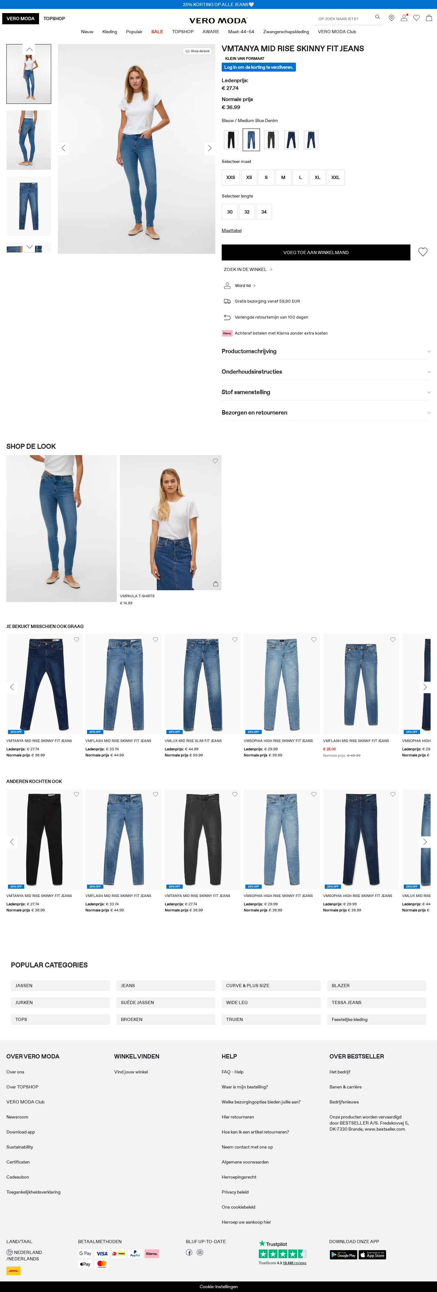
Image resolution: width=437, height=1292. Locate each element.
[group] (44, 700)
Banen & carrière (346, 1086)
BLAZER (341, 985)
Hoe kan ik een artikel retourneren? (255, 1131)
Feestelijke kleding (350, 1019)
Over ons (15, 1071)
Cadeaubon (17, 1177)
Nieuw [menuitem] (87, 31)
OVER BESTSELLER (357, 1056)
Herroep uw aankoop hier (246, 1222)
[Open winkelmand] (429, 19)
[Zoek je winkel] (391, 19)
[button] (231, 177)
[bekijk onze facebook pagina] (189, 1254)
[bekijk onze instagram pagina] (200, 1254)
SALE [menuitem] (157, 31)
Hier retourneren (238, 1116)
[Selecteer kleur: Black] (231, 139)
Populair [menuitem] (134, 31)
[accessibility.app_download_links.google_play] (343, 1258)
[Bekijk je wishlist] (416, 19)
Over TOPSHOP (22, 1086)
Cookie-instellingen (219, 1286)
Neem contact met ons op (247, 1146)
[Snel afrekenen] (215, 584)
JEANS (128, 985)
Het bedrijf (340, 1071)
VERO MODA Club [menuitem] (337, 31)
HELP (229, 1056)
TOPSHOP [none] (54, 18)
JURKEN (24, 1002)
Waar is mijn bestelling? (245, 1086)
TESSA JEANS (347, 1002)
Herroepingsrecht (239, 1177)
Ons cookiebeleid (238, 1207)
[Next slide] (425, 687)
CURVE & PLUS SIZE (247, 985)
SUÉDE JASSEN (137, 1002)
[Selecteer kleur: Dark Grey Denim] (271, 139)
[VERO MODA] (218, 21)
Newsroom (17, 1116)
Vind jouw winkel (131, 1071)
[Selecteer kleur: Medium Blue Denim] (251, 139)
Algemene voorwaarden (245, 1161)
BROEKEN (131, 1019)
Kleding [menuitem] (109, 31)
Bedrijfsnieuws (344, 1101)
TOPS (21, 1019)
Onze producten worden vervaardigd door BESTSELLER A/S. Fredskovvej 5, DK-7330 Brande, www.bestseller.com (369, 1123)
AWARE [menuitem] (211, 31)
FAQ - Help (232, 1071)
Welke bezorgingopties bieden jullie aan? (261, 1101)
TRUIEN (234, 1019)
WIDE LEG (237, 1002)
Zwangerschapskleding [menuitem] (286, 31)
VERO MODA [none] (21, 18)
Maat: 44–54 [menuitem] (241, 31)
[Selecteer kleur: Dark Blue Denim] (291, 139)
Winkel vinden (136, 1056)
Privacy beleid (235, 1192)
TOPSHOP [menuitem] (183, 31)
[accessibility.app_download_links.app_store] (372, 1258)
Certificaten (18, 1161)
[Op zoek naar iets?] (377, 16)
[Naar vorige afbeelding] (29, 49)
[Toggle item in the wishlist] (423, 252)
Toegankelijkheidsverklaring (33, 1192)
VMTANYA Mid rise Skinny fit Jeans (293, 48)
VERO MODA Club (25, 1101)
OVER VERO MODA (33, 1056)
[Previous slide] (11, 687)
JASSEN (23, 985)
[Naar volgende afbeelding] (29, 247)
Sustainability (19, 1146)
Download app (20, 1131)
